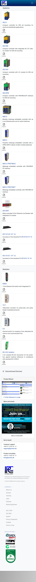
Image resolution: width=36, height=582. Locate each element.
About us (9, 490)
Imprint (8, 516)
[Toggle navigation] (32, 3)
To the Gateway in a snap (12, 397)
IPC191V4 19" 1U (26, 237)
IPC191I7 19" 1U (26, 258)
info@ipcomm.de (9, 457)
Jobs (7, 498)
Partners (8, 501)
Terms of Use (10, 525)
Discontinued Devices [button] (13, 371)
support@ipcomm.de (10, 448)
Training (8, 496)
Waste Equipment (11, 504)
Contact (8, 493)
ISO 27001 (9, 510)
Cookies (8, 522)
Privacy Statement (11, 519)
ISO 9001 (9, 513)
